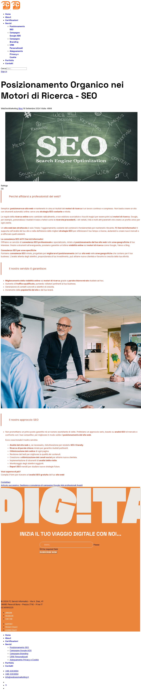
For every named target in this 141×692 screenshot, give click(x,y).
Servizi (8, 23)
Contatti (9, 63)
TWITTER (8, 619)
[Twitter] (6, 685)
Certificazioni (11, 20)
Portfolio (9, 60)
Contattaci (5, 482)
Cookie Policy (11, 630)
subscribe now (48, 552)
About (8, 17)
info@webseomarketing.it (17, 677)
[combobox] (16, 69)
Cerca (3, 68)
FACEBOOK (9, 616)
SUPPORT (9, 624)
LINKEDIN (8, 613)
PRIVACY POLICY (11, 627)
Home (8, 14)
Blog (20, 108)
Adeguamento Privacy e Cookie (16, 54)
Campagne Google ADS (21, 650)
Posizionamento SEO (19, 647)
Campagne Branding (19, 653)
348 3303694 (11, 671)
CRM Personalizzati (19, 656)
